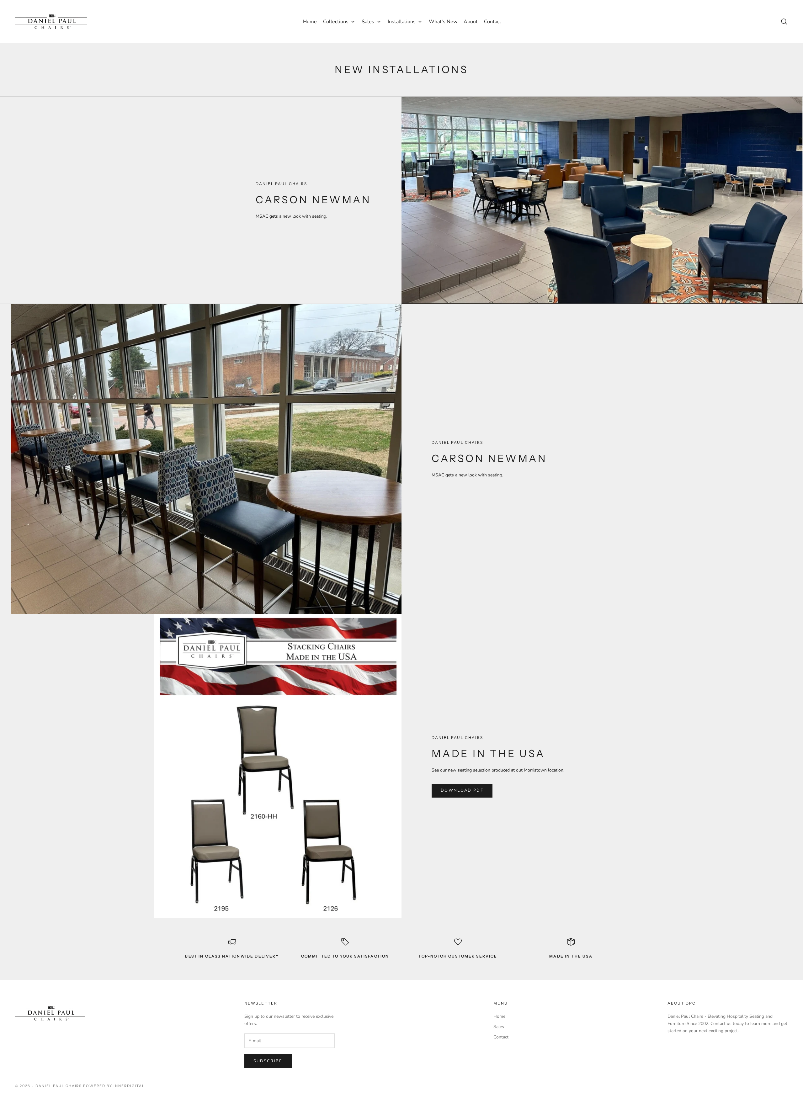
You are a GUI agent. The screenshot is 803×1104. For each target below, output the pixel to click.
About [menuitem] (471, 21)
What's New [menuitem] (443, 21)
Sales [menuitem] (368, 21)
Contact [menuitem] (492, 21)
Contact (500, 1037)
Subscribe (268, 1061)
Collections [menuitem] (335, 21)
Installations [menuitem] (402, 21)
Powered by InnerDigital (114, 1086)
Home (499, 1016)
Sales (498, 1027)
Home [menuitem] (310, 21)
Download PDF (462, 790)
